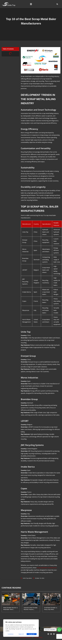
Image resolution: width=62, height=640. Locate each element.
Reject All (21, 634)
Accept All (31, 634)
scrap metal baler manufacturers (47, 568)
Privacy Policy (38, 637)
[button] (31, 4)
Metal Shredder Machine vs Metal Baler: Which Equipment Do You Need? (10, 608)
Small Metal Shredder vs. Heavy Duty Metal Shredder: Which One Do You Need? (50, 608)
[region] (21, 628)
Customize (10, 634)
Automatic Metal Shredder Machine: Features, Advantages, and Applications (30, 608)
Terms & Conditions (26, 637)
